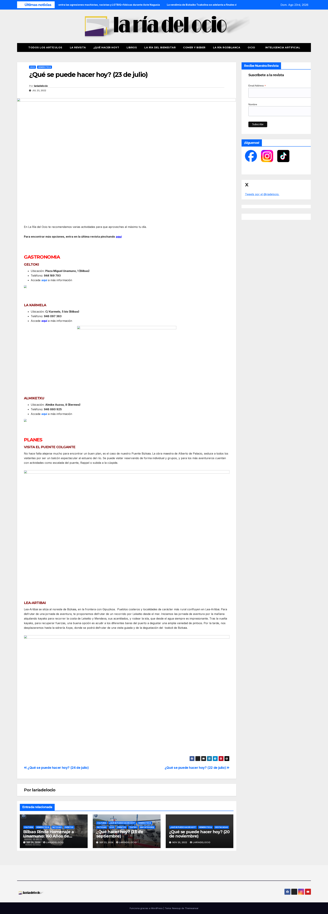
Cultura (28, 827)
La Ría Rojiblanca (226, 47)
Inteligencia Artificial (282, 47)
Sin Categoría (147, 827)
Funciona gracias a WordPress (146, 908)
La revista (78, 47)
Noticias (57, 827)
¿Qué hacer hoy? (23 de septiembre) (119, 834)
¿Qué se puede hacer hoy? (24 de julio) (58, 768)
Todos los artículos (45, 47)
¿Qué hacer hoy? (106, 47)
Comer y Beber (194, 47)
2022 (32, 67)
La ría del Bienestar (160, 47)
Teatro (133, 827)
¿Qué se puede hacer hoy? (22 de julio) (196, 768)
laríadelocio (41, 85)
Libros (132, 47)
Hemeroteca (44, 67)
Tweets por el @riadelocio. (262, 194)
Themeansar (192, 908)
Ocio (252, 47)
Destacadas (221, 827)
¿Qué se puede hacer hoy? (122, 823)
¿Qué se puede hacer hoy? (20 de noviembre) (199, 834)
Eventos (69, 827)
